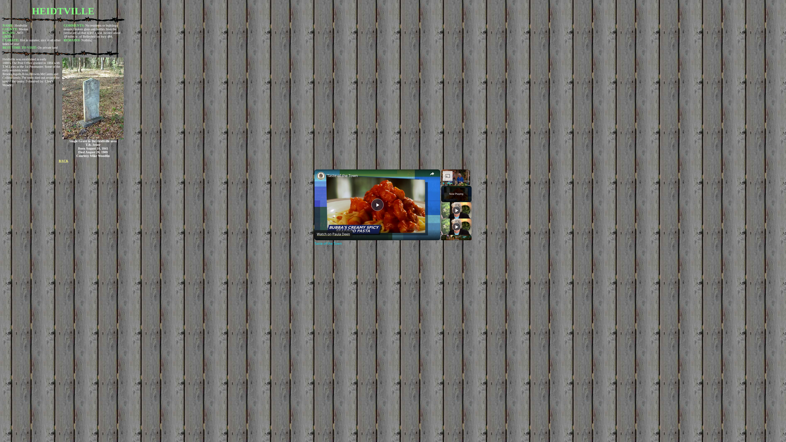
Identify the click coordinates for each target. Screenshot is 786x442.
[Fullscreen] (467, 183)
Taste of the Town (342, 175)
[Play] (443, 183)
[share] (432, 173)
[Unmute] (448, 183)
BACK (63, 161)
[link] (321, 176)
